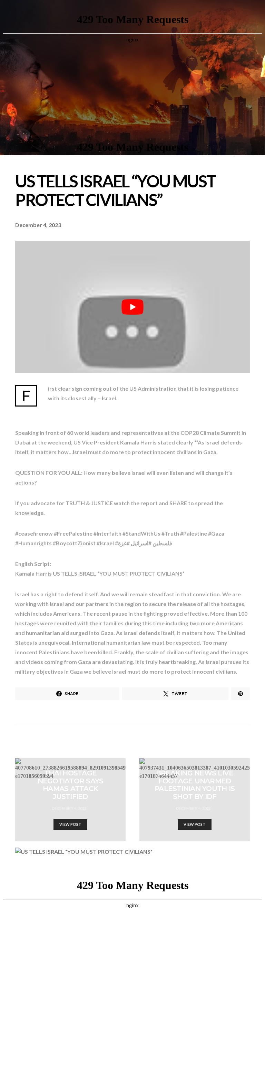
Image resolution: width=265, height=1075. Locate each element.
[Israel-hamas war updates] (240, 693)
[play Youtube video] (132, 307)
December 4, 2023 (69, 808)
